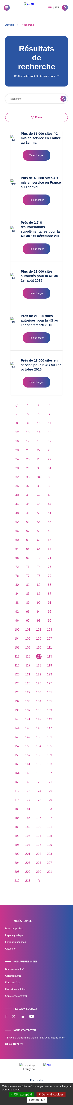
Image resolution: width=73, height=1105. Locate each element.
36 (17, 486)
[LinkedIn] (22, 1017)
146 (38, 728)
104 (16, 638)
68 (17, 557)
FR (50, 7)
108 (16, 647)
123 (49, 674)
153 (27, 746)
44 (17, 504)
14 (38, 432)
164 (16, 773)
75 (49, 566)
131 (49, 692)
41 (28, 495)
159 (49, 755)
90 (38, 602)
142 (38, 719)
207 (49, 862)
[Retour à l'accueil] (29, 7)
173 (27, 791)
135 (49, 701)
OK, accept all (23, 1094)
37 (28, 486)
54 (38, 522)
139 (49, 710)
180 (16, 809)
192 (16, 835)
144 (16, 728)
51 (49, 513)
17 (28, 441)
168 (16, 782)
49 (28, 513)
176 (16, 800)
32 (17, 477)
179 (49, 800)
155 (49, 746)
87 (49, 593)
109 (27, 647)
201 (27, 853)
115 (49, 656)
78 (38, 575)
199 (49, 844)
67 (49, 548)
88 (17, 602)
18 (38, 441)
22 (38, 450)
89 (28, 602)
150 (38, 737)
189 (27, 826)
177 (27, 800)
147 (49, 728)
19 (49, 441)
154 (38, 746)
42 (38, 495)
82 (38, 584)
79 (49, 575)
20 (17, 450)
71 (49, 557)
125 (27, 683)
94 (38, 611)
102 (38, 629)
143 (49, 719)
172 (16, 791)
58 (38, 531)
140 (16, 719)
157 (27, 755)
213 (27, 880)
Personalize (37, 1099)
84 (17, 593)
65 (28, 548)
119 (49, 665)
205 (27, 862)
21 (28, 450)
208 (16, 871)
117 (27, 665)
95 (49, 611)
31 (49, 468)
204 (16, 862)
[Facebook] (6, 1017)
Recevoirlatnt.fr (13, 969)
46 (38, 504)
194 (38, 835)
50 (38, 513)
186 (38, 818)
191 (49, 826)
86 (38, 593)
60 (17, 539)
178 (38, 800)
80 (17, 584)
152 (16, 746)
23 (49, 450)
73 (28, 566)
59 (49, 531)
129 (27, 692)
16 (17, 441)
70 (38, 557)
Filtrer (38, 117)
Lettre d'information (15, 942)
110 (38, 647)
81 (28, 584)
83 (49, 584)
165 (27, 773)
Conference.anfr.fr (15, 996)
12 (17, 432)
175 (49, 791)
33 (28, 477)
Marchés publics (14, 928)
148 (16, 737)
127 (49, 683)
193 (27, 835)
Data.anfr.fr (11, 982)
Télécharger (36, 155)
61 (28, 539)
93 (28, 611)
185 (27, 818)
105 (27, 638)
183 (49, 809)
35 (49, 477)
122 (38, 674)
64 (17, 548)
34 (38, 477)
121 (27, 674)
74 (38, 566)
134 (38, 701)
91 (49, 602)
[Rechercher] (65, 8)
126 (38, 683)
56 (17, 531)
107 (49, 638)
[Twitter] (13, 1017)
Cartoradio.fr (12, 975)
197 (27, 844)
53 (28, 522)
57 (28, 531)
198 (38, 844)
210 (38, 871)
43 (49, 495)
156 (16, 755)
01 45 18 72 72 (14, 1044)
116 (17, 665)
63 (49, 539)
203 (49, 853)
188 (16, 826)
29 (28, 468)
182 (38, 809)
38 (38, 486)
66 (38, 548)
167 (49, 773)
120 (16, 674)
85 (28, 593)
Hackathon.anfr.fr (15, 989)
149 (27, 737)
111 (49, 647)
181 (27, 809)
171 (49, 782)
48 (17, 513)
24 (17, 459)
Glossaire (10, 948)
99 (49, 620)
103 (49, 629)
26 (38, 459)
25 (28, 459)
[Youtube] (31, 1017)
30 (38, 468)
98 (38, 620)
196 (16, 844)
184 (16, 818)
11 (49, 423)
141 (27, 719)
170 (38, 782)
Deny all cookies (52, 1094)
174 (38, 791)
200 (16, 853)
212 (16, 880)
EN (57, 7)
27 (49, 459)
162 (38, 764)
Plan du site (36, 1080)
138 (38, 710)
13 (28, 432)
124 (16, 683)
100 (16, 629)
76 (17, 575)
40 (17, 495)
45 (28, 504)
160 (16, 764)
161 (27, 764)
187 (49, 818)
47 (49, 504)
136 (16, 710)
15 (49, 432)
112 (17, 656)
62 (38, 539)
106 (38, 638)
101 (27, 629)
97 (28, 620)
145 (27, 728)
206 (38, 862)
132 (16, 701)
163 (49, 764)
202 (38, 853)
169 (27, 782)
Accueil (9, 24)
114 (38, 656)
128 (16, 692)
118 (38, 665)
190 (38, 826)
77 (28, 575)
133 (27, 701)
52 (17, 522)
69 (28, 557)
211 (49, 871)
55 (49, 522)
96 (17, 620)
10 (38, 423)
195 (49, 835)
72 (17, 566)
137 (27, 710)
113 (27, 656)
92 (17, 611)
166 (38, 773)
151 (49, 737)
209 (27, 871)
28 (17, 468)
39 (49, 486)
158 (38, 755)
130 (38, 692)
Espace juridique (14, 935)
